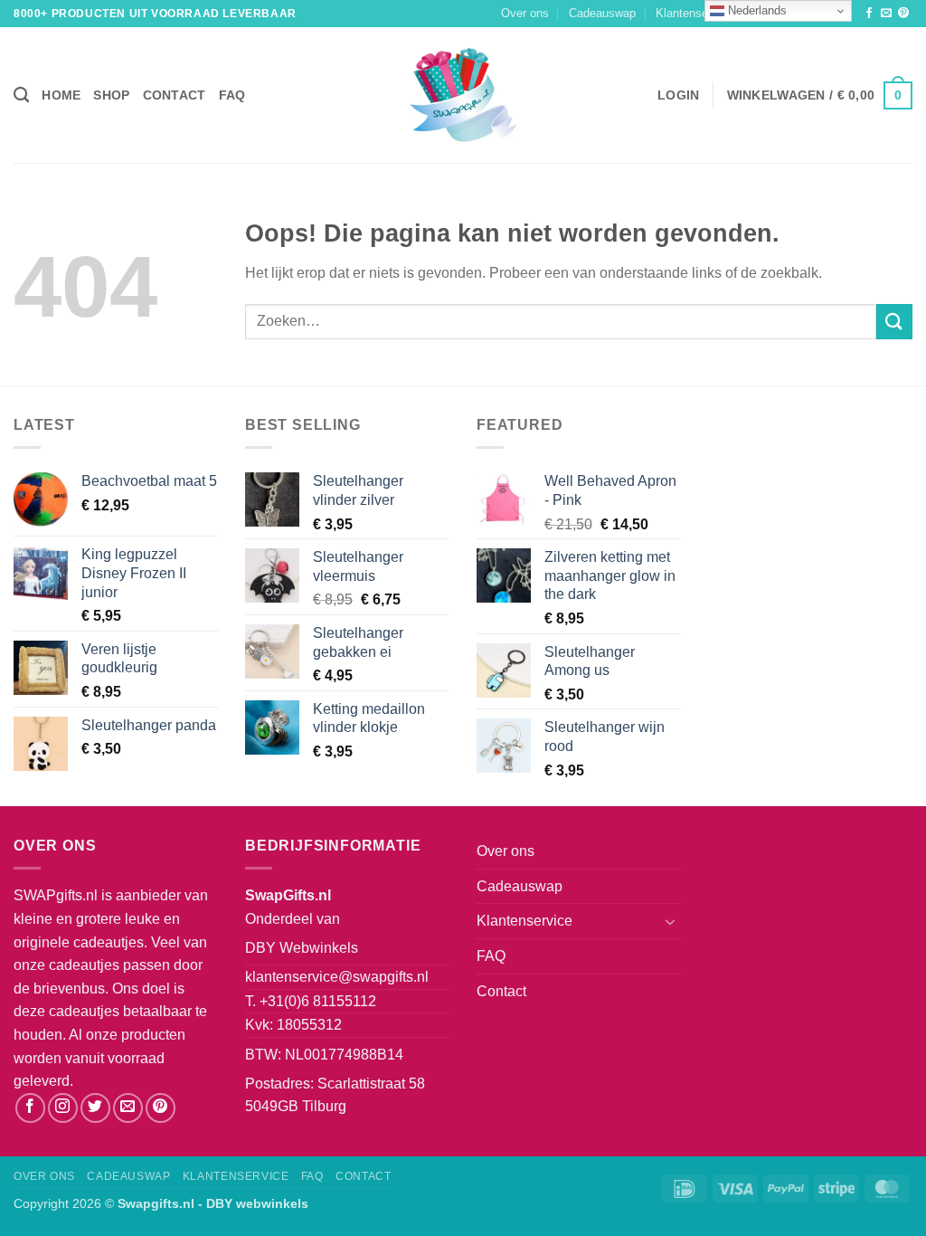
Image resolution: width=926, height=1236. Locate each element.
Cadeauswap (602, 13)
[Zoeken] (21, 95)
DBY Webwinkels (301, 948)
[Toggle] (670, 921)
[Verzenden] (894, 321)
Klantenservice (694, 13)
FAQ (232, 95)
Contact (174, 95)
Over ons (525, 13)
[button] (678, 95)
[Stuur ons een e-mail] (886, 13)
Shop (111, 95)
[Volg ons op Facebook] (869, 13)
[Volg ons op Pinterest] (903, 13)
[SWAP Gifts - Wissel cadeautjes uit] (463, 95)
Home (61, 95)
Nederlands (755, 10)
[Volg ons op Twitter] (95, 1108)
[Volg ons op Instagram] (63, 1108)
